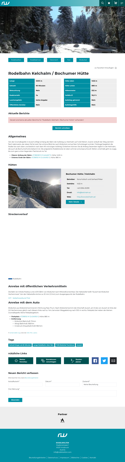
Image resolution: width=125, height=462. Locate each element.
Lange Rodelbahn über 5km (43, 345)
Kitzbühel (83, 60)
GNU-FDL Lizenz (32, 333)
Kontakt (93, 458)
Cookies (84, 458)
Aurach (79, 345)
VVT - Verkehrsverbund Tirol (19, 298)
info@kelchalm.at (84, 192)
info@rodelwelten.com (62, 452)
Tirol (68, 60)
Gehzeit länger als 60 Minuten (20, 345)
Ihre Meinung (14, 389)
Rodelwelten (16, 60)
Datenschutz (53, 458)
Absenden (15, 400)
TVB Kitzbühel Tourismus (65, 345)
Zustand (86, 381)
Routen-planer (79, 361)
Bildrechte (75, 458)
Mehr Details (74, 202)
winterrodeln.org (15, 333)
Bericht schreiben (62, 128)
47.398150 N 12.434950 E (40, 157)
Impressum (64, 458)
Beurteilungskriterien (31, 378)
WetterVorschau (23, 361)
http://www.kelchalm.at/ (86, 197)
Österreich (54, 60)
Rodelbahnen (35, 60)
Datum (48, 381)
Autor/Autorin (13, 381)
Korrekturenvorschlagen (51, 361)
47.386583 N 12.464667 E (41, 155)
